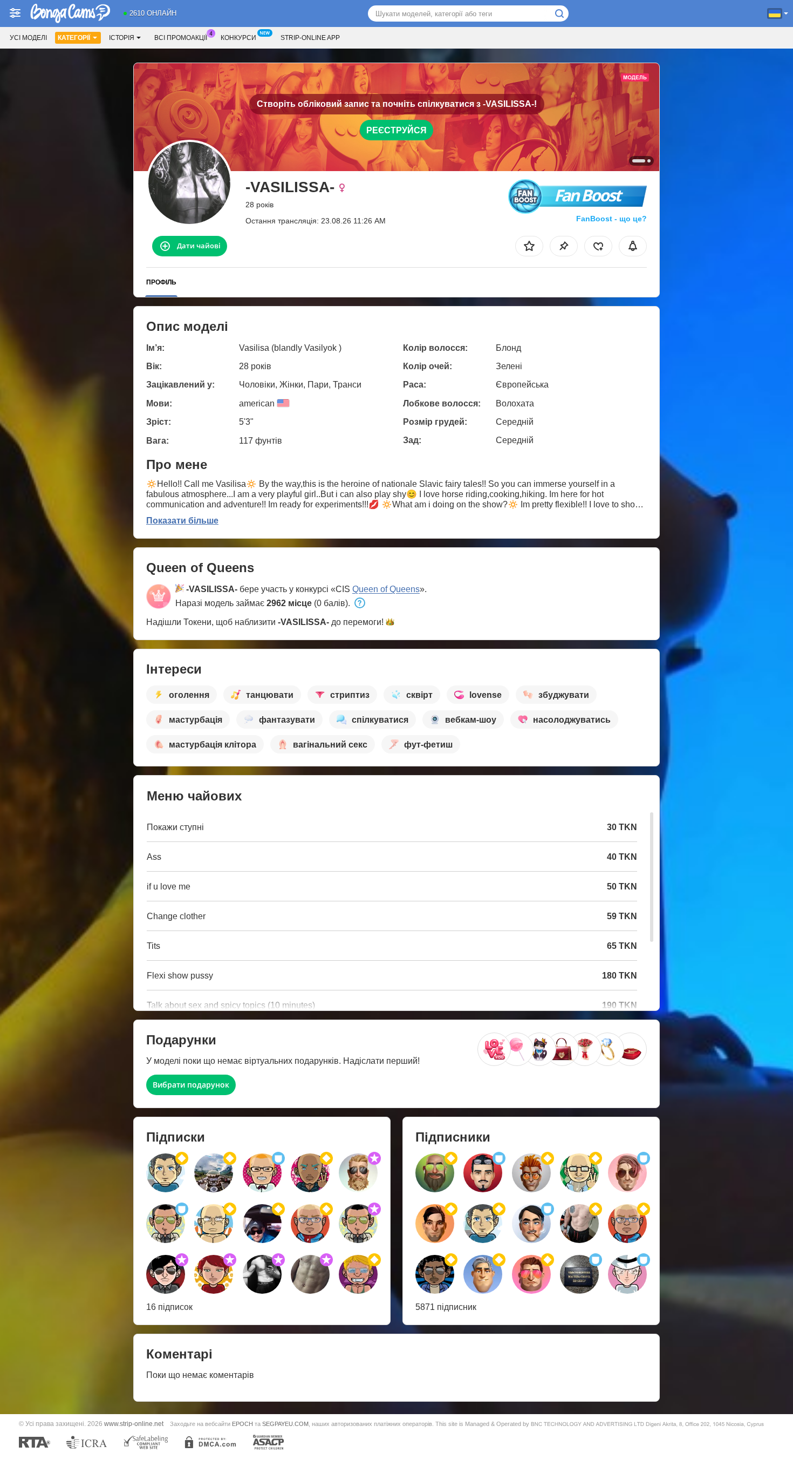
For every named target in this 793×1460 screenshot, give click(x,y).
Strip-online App (310, 38)
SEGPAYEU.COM (285, 1424)
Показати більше (182, 520)
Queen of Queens (386, 589)
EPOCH (242, 1424)
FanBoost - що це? (611, 218)
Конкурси (238, 38)
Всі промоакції (180, 38)
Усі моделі (28, 38)
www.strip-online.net (133, 1423)
